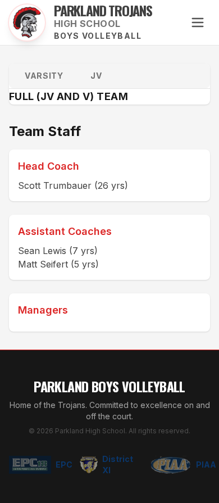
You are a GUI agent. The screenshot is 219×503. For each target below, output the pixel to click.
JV (96, 75)
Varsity (44, 75)
